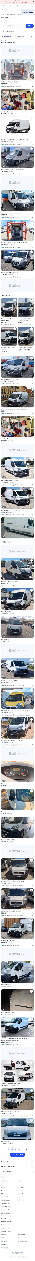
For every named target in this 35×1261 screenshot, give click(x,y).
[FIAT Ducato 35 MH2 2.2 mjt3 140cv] (17, 471)
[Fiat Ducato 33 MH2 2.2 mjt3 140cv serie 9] (9, 340)
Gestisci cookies (5, 1200)
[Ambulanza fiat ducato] (17, 102)
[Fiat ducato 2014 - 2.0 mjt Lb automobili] (17, 902)
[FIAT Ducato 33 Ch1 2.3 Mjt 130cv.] (17, 263)
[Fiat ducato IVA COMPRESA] (17, 830)
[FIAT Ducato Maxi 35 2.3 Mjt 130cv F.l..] (17, 370)
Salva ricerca (7, 36)
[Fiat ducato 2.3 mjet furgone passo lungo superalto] (26, 339)
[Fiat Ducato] (17, 530)
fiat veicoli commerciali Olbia (14, 10)
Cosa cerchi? (5, 17)
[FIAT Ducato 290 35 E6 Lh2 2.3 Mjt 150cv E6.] (17, 160)
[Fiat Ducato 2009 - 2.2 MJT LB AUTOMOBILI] (17, 872)
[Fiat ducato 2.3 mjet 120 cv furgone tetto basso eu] (26, 311)
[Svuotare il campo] (31, 21)
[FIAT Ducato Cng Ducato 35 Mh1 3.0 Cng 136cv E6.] (17, 400)
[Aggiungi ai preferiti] (31, 61)
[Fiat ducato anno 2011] (17, 974)
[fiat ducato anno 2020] (17, 601)
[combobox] (17, 21)
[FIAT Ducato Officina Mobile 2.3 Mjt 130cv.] (17, 204)
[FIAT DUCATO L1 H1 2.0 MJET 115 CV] (17, 1102)
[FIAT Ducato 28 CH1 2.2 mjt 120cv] (17, 672)
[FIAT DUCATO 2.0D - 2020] (17, 932)
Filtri (29, 26)
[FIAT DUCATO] (17, 629)
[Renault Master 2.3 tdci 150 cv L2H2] (17, 1031)
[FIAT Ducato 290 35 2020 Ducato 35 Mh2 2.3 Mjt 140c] (17, 131)
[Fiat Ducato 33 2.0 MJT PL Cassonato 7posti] (17, 731)
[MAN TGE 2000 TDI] (17, 1131)
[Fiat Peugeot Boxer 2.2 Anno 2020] (17, 572)
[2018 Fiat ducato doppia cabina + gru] (17, 1073)
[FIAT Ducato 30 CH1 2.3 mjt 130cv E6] (17, 501)
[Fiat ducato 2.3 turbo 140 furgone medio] (9, 311)
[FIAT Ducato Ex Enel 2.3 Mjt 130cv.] (17, 73)
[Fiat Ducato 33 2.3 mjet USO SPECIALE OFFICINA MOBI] (17, 701)
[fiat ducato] (17, 802)
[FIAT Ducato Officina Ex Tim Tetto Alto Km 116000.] (17, 234)
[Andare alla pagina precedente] (8, 1149)
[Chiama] (33, 86)
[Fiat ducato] (17, 774)
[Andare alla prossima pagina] (26, 1149)
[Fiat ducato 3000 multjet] (17, 1002)
